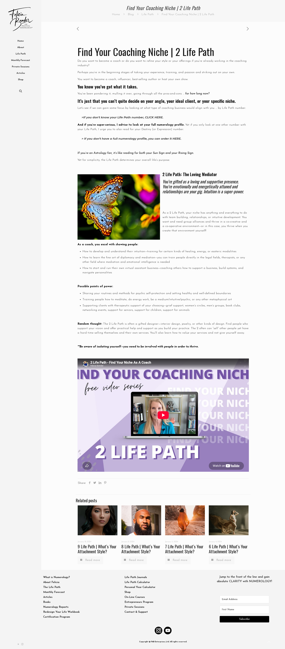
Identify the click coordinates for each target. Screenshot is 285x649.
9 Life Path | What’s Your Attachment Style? (97, 549)
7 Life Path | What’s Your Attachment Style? (184, 549)
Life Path (148, 14)
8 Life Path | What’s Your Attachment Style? (140, 549)
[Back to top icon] (269, 642)
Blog (131, 14)
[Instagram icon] (22, 644)
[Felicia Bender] (20, 18)
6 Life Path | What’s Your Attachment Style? (228, 549)
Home (116, 14)
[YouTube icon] (18, 644)
